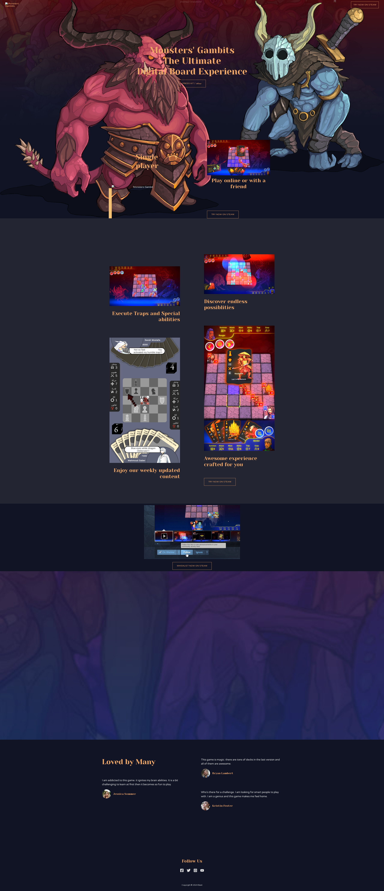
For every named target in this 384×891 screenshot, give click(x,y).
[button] (192, 83)
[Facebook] (182, 870)
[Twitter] (188, 870)
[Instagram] (195, 870)
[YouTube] (202, 870)
